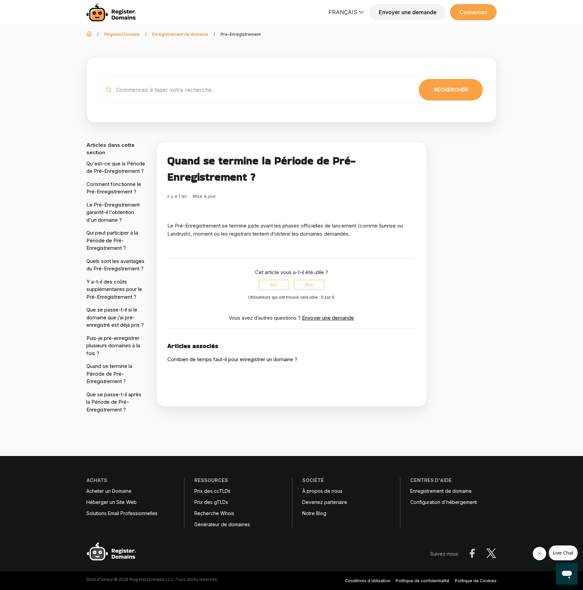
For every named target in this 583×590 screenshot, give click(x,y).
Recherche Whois (214, 513)
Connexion (473, 12)
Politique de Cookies (476, 580)
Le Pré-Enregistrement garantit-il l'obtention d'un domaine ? (113, 212)
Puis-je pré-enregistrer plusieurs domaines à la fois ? (113, 345)
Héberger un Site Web (111, 502)
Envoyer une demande (408, 12)
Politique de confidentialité (422, 580)
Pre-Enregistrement (241, 34)
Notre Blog (314, 513)
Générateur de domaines (222, 524)
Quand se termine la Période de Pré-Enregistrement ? (109, 373)
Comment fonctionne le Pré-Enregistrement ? (113, 188)
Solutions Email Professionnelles (122, 513)
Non (309, 284)
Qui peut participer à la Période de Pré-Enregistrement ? (112, 240)
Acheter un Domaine (109, 491)
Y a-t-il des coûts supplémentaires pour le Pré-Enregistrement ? (114, 289)
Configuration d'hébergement (443, 502)
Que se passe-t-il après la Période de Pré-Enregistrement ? (113, 402)
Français (343, 12)
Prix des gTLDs (211, 502)
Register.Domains (122, 34)
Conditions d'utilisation (367, 580)
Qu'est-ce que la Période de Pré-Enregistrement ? (115, 167)
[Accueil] (113, 12)
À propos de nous (322, 491)
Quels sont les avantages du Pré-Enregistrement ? (115, 265)
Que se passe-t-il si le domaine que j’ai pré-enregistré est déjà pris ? (115, 317)
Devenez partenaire (324, 502)
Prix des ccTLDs (212, 491)
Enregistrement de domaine (180, 34)
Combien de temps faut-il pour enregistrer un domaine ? (232, 359)
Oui (274, 284)
